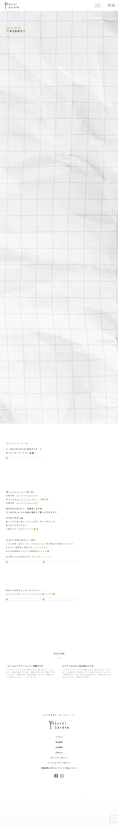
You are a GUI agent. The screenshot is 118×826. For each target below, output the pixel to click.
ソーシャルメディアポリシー (59, 763)
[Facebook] (56, 776)
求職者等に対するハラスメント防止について (59, 768)
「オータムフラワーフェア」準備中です (24, 666)
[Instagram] (62, 776)
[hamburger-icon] (97, 5)
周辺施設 (59, 742)
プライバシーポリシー (59, 758)
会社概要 (59, 747)
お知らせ (59, 752)
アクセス (59, 737)
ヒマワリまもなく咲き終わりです (78, 666)
